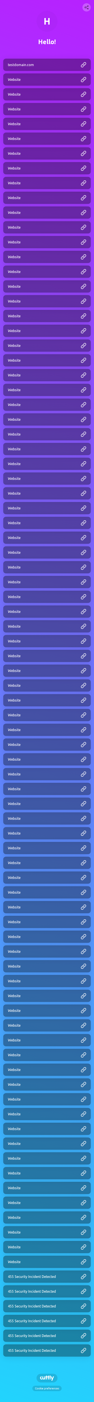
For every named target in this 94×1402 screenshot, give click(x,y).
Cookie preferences (47, 1388)
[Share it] (86, 7)
